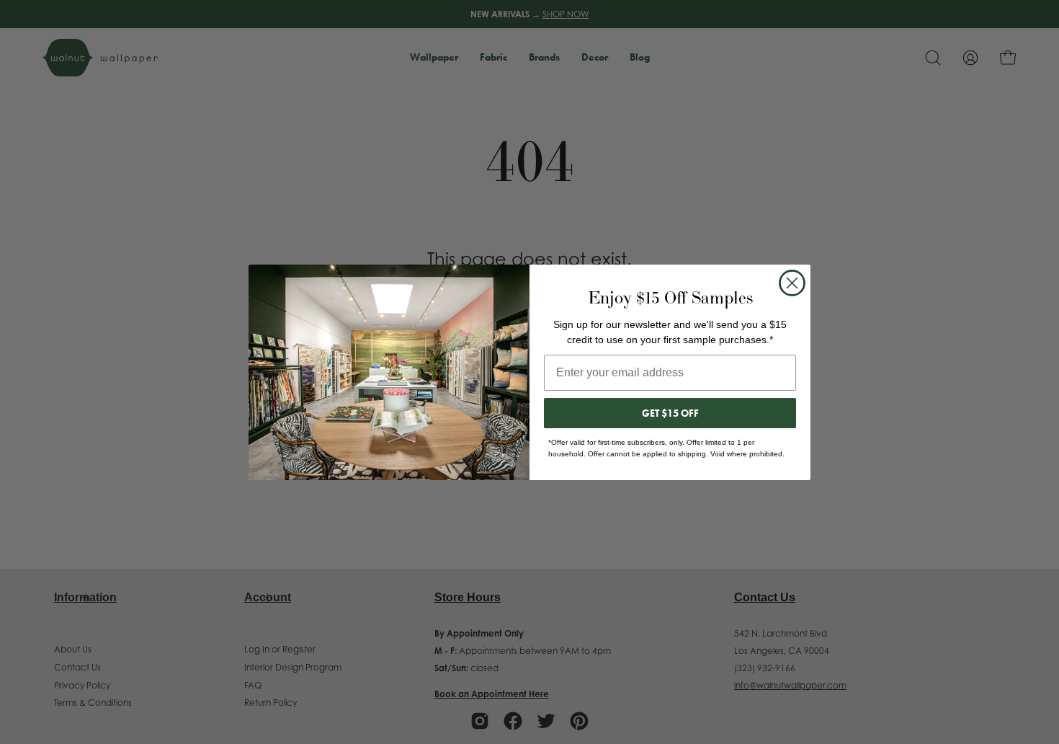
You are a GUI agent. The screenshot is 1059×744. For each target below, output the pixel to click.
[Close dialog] (792, 283)
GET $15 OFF (670, 413)
